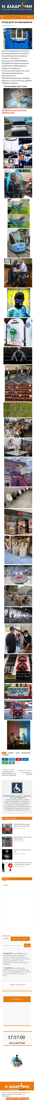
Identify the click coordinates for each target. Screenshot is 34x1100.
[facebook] (22, 17)
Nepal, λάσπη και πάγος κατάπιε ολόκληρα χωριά (22, 838)
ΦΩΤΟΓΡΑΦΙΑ (25, 753)
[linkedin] (31, 17)
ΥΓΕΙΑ (17, 753)
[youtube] (29, 17)
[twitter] (25, 17)
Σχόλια (15, 939)
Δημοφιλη (24, 939)
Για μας (6, 938)
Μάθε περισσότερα (12, 1098)
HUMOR (5, 755)
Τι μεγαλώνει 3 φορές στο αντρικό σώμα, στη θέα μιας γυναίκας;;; (23, 863)
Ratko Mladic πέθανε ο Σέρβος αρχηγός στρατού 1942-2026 (22, 825)
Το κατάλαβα (24, 1098)
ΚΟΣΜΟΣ (11, 753)
